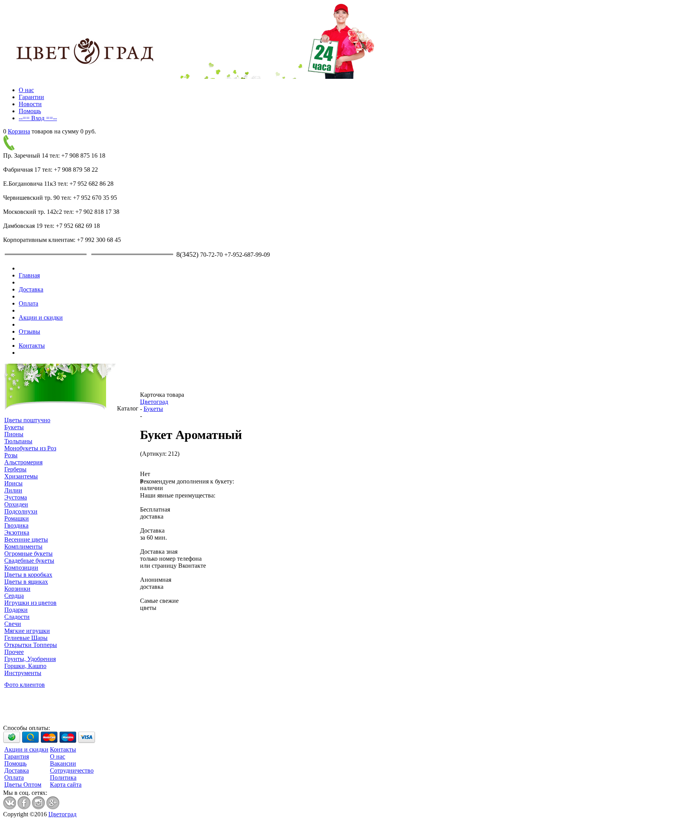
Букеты (153, 408)
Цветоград (154, 401)
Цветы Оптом (22, 784)
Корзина (19, 131)
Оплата (28, 303)
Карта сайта (66, 784)
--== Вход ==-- (38, 118)
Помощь (30, 111)
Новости (30, 104)
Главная (29, 275)
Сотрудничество (72, 770)
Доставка (31, 289)
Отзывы (29, 331)
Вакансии (63, 763)
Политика (63, 777)
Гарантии (31, 97)
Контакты (32, 345)
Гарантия (16, 756)
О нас (26, 90)
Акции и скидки (41, 317)
